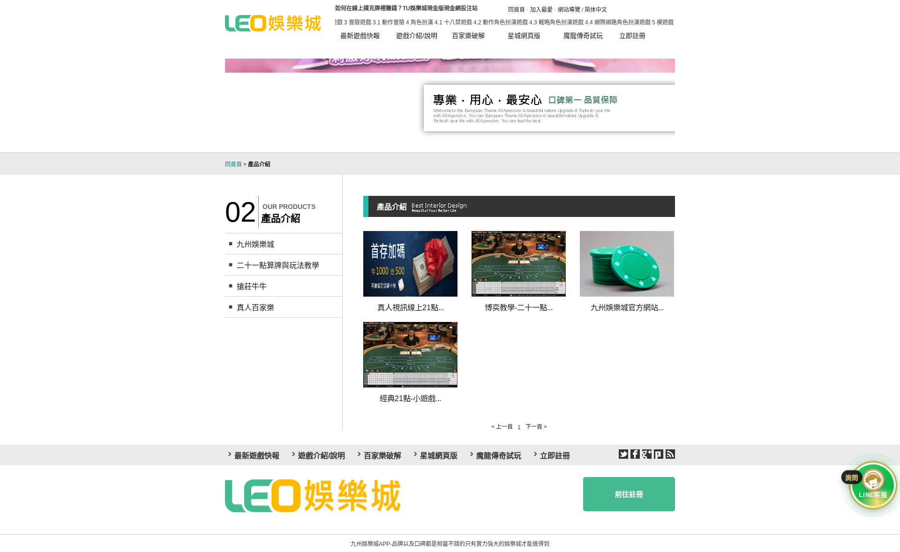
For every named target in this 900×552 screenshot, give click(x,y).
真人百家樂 (255, 308)
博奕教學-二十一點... (519, 307)
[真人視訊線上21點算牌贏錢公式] (410, 263)
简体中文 (596, 10)
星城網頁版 (524, 35)
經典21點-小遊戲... (410, 398)
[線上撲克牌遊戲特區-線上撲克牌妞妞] (273, 22)
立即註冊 (632, 35)
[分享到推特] (623, 454)
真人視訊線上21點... (410, 307)
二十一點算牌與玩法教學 (278, 265)
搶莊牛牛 (252, 287)
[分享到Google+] (647, 454)
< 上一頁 (502, 427)
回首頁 (516, 10)
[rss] (670, 454)
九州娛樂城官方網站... (627, 307)
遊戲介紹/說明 (416, 35)
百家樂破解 (468, 35)
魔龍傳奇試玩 (583, 35)
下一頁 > (536, 427)
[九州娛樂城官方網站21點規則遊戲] (627, 263)
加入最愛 (541, 10)
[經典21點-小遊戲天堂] (410, 354)
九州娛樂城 (255, 244)
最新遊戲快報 (360, 35)
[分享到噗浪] (658, 454)
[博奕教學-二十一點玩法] (519, 263)
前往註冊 (629, 494)
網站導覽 (569, 10)
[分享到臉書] (635, 454)
